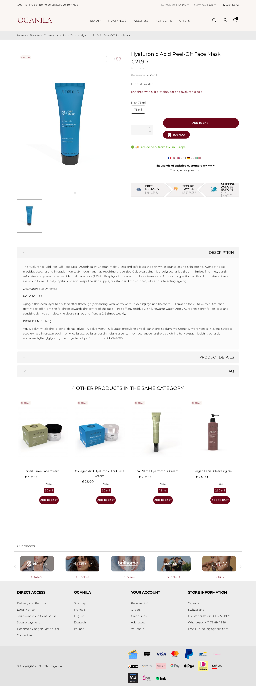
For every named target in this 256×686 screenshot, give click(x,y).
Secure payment (28, 622)
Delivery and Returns (31, 603)
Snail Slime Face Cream (42, 471)
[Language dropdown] (225, 20)
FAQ (230, 371)
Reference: (138, 75)
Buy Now (176, 134)
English (79, 616)
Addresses (138, 622)
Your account (145, 592)
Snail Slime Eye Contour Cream (157, 471)
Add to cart (201, 122)
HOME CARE (164, 20)
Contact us (24, 635)
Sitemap (80, 603)
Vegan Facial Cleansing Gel (213, 471)
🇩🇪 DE (190, 157)
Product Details (216, 357)
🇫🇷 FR (171, 157)
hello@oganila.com (208, 629)
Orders (136, 609)
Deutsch (80, 622)
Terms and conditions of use (36, 616)
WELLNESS (140, 20)
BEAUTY (95, 20)
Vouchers (137, 629)
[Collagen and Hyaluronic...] (121, 408)
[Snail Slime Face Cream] (64, 408)
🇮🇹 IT (199, 157)
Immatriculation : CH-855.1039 (209, 616)
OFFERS (184, 20)
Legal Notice (26, 609)
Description (221, 252)
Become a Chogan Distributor (38, 629)
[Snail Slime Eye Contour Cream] (178, 408)
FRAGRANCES (117, 20)
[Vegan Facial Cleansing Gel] (235, 408)
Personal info (140, 603)
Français (80, 609)
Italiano (79, 629)
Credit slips (139, 616)
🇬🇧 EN (181, 157)
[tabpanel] (71, 125)
